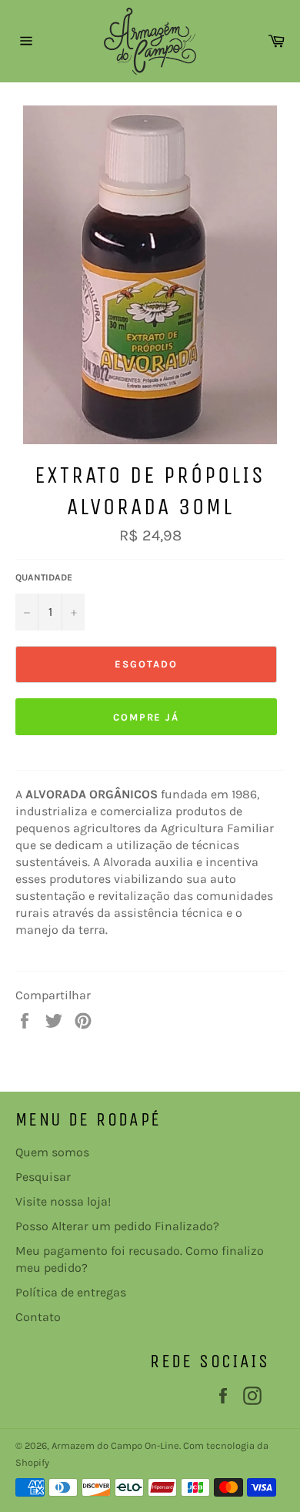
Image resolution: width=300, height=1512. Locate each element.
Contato (38, 1317)
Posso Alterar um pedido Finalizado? (117, 1226)
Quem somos (52, 1152)
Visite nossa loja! (63, 1201)
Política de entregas (70, 1292)
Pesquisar (43, 1176)
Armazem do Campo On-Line (115, 1445)
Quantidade (43, 577)
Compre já (146, 717)
